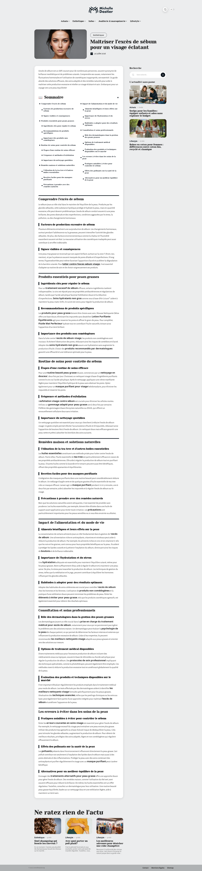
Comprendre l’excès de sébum (53, 104)
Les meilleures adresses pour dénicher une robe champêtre (109, 843)
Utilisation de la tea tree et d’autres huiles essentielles (58, 171)
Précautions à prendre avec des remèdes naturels (56, 186)
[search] (165, 9)
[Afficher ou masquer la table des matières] (91, 97)
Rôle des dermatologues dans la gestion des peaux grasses (101, 136)
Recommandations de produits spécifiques (56, 132)
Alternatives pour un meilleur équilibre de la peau (101, 179)
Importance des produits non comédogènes (55, 139)
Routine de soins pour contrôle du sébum (58, 145)
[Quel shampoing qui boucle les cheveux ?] (47, 826)
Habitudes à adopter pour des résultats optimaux (101, 124)
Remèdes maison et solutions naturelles (58, 165)
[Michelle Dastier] (101, 9)
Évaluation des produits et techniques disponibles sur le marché (100, 150)
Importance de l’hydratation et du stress (99, 117)
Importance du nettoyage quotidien (58, 160)
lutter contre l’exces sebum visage (81, 264)
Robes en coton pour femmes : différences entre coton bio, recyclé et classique (146, 147)
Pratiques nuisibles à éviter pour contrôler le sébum (98, 165)
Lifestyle (69, 837)
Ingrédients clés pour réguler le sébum (59, 126)
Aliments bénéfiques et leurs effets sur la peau (101, 110)
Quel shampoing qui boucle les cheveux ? (45, 842)
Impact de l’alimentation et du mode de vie (100, 104)
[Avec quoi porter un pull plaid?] (78, 826)
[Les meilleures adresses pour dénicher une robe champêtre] (109, 826)
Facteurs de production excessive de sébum (58, 110)
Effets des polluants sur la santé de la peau (100, 172)
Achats (133, 107)
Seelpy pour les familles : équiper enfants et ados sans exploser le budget (146, 113)
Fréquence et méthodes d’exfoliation (58, 155)
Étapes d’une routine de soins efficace (59, 150)
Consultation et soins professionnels (97, 130)
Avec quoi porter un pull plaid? (76, 842)
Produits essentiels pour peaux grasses (57, 121)
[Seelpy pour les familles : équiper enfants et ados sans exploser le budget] (148, 94)
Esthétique (98, 35)
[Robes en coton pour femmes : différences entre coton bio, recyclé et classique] (148, 128)
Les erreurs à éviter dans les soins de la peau (99, 158)
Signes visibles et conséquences (56, 116)
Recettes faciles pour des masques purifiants (57, 178)
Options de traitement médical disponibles (97, 143)
